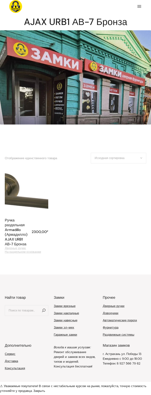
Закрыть (39, 391)
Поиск (43, 310)
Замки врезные (65, 306)
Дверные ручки (15, 248)
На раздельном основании (23, 252)
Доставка (11, 361)
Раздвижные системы (118, 335)
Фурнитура (110, 327)
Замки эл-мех (64, 327)
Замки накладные (66, 313)
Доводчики (110, 313)
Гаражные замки (65, 335)
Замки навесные (65, 320)
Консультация (15, 368)
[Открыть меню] (139, 6)
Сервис (10, 354)
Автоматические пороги (120, 320)
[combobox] (118, 158)
